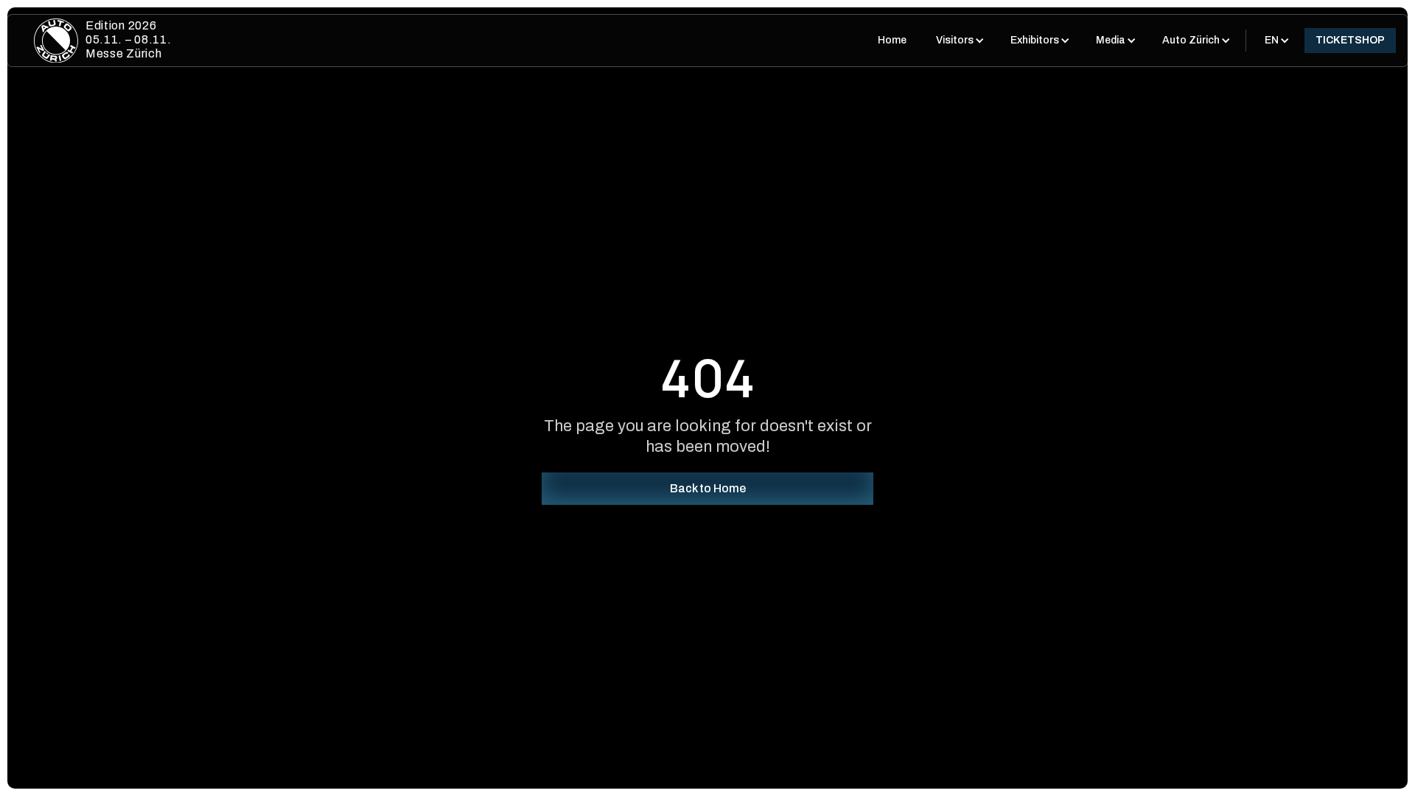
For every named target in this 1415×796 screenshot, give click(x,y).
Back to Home (708, 488)
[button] (958, 40)
